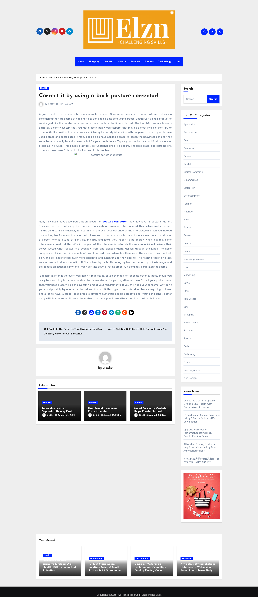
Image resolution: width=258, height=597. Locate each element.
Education (189, 187)
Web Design (190, 378)
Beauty (187, 140)
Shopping (94, 62)
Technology (164, 62)
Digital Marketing (193, 172)
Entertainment (192, 195)
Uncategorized (192, 370)
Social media (190, 322)
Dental (187, 164)
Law (178, 62)
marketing (189, 275)
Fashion (187, 203)
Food (186, 219)
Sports (187, 338)
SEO (185, 306)
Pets (186, 290)
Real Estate (189, 298)
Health (122, 62)
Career (187, 156)
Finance (149, 62)
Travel (187, 362)
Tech (186, 346)
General (108, 62)
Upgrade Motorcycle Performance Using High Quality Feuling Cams (197, 433)
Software (188, 330)
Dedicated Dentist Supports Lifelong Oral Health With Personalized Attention (199, 404)
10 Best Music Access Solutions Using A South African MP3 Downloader (201, 418)
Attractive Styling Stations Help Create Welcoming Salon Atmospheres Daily (200, 447)
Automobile (190, 132)
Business (135, 62)
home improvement (194, 259)
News (186, 283)
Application (189, 124)
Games (187, 227)
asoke (51, 104)
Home (80, 62)
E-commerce (190, 180)
